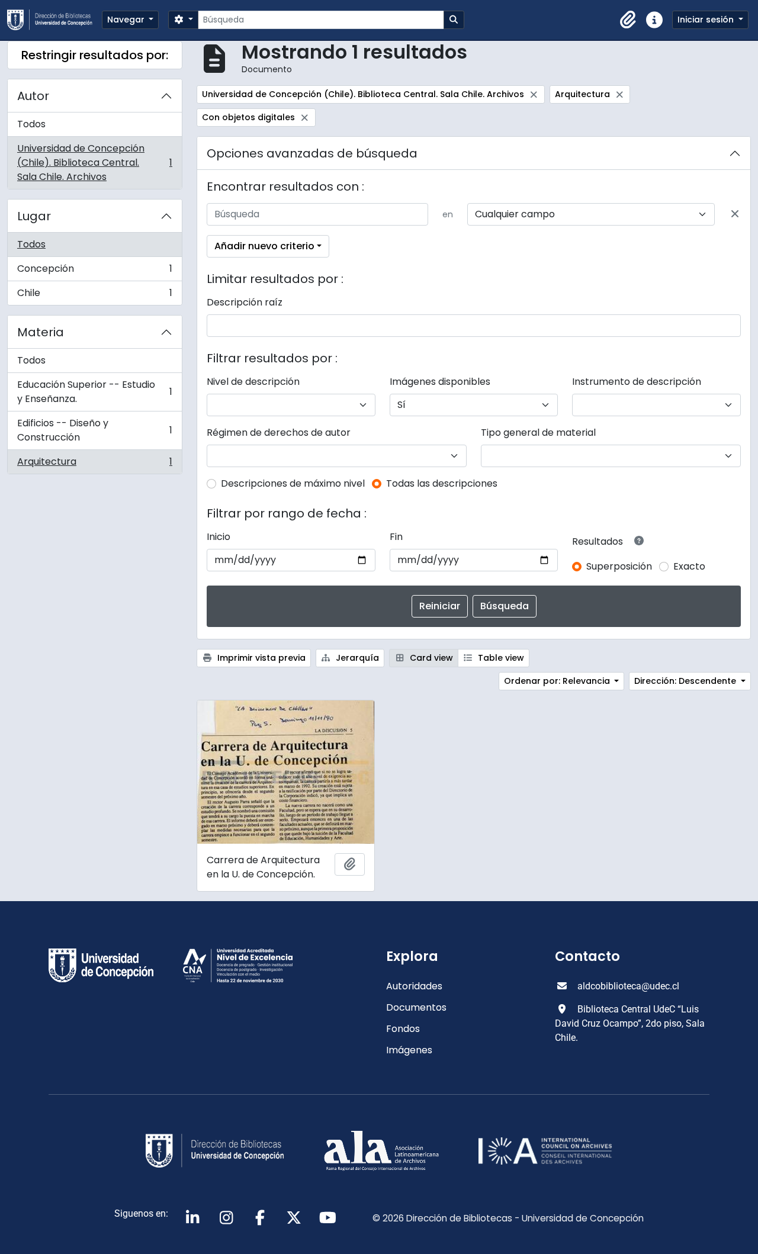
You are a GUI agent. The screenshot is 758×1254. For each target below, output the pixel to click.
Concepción (94, 271)
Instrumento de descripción (636, 381)
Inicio (218, 537)
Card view (430, 658)
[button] (628, 20)
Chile (94, 295)
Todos (31, 124)
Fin (396, 537)
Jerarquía (356, 658)
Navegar (127, 19)
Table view (500, 658)
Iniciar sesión (706, 19)
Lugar (34, 216)
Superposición (619, 566)
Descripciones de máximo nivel (293, 483)
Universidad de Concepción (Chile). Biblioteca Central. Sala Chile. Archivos (94, 163)
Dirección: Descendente (686, 681)
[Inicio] (54, 20)
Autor (33, 96)
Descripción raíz (244, 302)
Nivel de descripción (253, 381)
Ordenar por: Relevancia (558, 681)
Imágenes (409, 1050)
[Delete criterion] (735, 214)
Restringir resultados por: (94, 55)
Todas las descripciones (441, 483)
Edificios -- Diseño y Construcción (94, 430)
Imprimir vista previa (260, 658)
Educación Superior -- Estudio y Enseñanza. (94, 392)
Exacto (689, 566)
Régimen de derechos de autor (279, 432)
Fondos (403, 1029)
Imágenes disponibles (440, 381)
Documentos (416, 1007)
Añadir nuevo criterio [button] (264, 246)
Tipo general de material (538, 432)
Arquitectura (94, 464)
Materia (40, 332)
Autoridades (414, 986)
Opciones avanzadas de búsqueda (312, 153)
